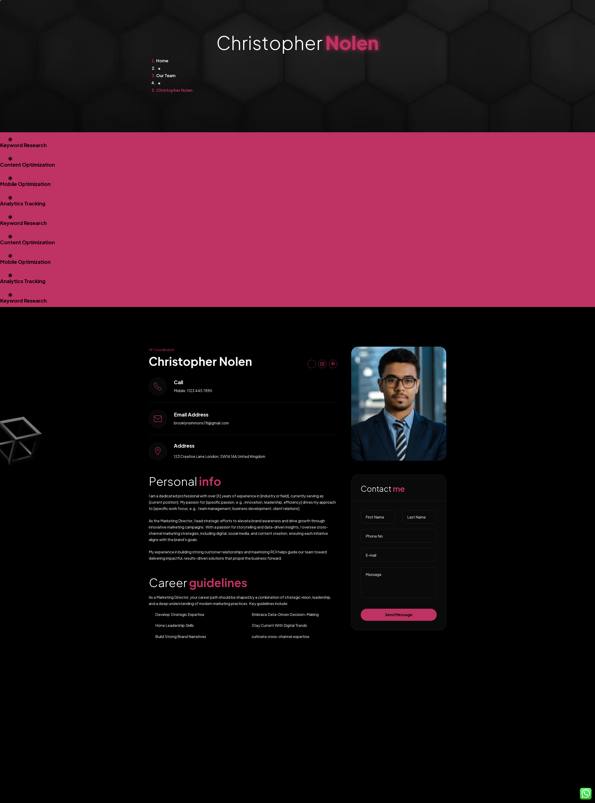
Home (162, 60)
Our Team (165, 75)
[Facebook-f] (311, 364)
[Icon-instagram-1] (322, 364)
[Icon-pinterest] (333, 364)
